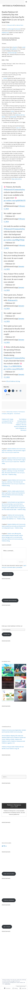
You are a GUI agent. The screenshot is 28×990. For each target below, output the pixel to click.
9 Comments (17, 413)
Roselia (15, 47)
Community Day (12, 52)
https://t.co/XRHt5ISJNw (13, 366)
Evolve (5, 78)
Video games (10, 413)
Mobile (8, 411)
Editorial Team (19, 25)
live (20, 127)
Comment (21, 561)
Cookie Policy (7, 983)
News (11, 411)
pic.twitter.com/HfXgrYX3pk (14, 240)
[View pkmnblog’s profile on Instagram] (4, 846)
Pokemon (15, 411)
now (17, 127)
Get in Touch (7, 926)
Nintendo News (8, 574)
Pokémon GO (5, 32)
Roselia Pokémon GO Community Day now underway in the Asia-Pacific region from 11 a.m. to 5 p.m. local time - (14, 450)
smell (23, 47)
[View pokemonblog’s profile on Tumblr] (6, 846)
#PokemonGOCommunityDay (14, 189)
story (12, 111)
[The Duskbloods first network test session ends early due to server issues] (8, 683)
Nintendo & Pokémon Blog (14, 5)
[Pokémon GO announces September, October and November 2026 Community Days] (8, 670)
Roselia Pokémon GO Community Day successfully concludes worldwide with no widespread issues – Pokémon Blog (13, 526)
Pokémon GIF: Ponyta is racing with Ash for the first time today (7, 421)
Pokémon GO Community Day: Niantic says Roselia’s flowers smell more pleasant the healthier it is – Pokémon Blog (13, 516)
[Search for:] (14, 776)
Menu (26, 2)
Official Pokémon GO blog (13, 381)
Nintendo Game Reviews (10, 600)
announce (17, 29)
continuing (10, 29)
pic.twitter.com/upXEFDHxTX (14, 200)
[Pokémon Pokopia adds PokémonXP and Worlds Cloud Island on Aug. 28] (20, 683)
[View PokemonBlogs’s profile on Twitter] (2, 846)
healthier (14, 49)
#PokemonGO (12, 300)
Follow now (7, 634)
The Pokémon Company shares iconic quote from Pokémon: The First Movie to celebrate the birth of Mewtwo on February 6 (20, 424)
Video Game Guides (9, 873)
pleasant (7, 49)
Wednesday (13, 116)
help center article (17, 179)
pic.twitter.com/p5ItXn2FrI (13, 369)
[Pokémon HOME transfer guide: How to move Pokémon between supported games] (8, 695)
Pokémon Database (9, 900)
